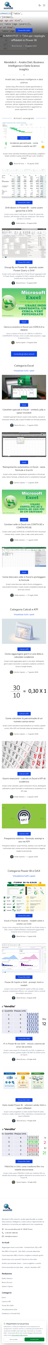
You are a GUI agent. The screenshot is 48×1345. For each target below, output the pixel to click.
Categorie (6, 1292)
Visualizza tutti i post (24, 370)
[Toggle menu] (44, 5)
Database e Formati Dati (11, 1313)
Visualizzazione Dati (9, 1309)
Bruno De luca (7, 1282)
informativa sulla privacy (19, 1335)
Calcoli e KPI (24, 138)
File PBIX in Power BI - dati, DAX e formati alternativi (21, 1251)
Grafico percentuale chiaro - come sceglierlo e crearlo (21, 1263)
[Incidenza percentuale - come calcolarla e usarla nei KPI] (24, 135)
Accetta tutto (34, 1339)
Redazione (7, 1273)
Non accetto (14, 1339)
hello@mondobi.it (11, 1236)
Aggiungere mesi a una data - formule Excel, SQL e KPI (22, 1247)
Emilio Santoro (7, 1278)
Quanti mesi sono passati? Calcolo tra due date (19, 1259)
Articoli (5, 1242)
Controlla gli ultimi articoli (24, 354)
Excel (24, 322)
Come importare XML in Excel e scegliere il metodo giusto (22, 1255)
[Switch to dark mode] (40, 5)
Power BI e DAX (24, 30)
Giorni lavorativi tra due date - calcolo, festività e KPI (21, 1267)
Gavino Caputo (7, 1286)
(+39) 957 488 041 (11, 1233)
